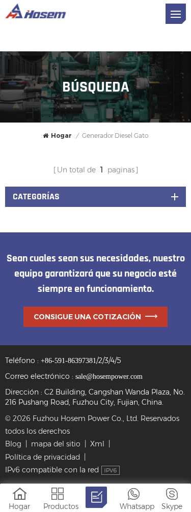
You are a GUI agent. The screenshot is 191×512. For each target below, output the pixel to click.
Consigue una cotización (87, 316)
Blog (13, 443)
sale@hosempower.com (109, 376)
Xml (97, 443)
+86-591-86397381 (68, 361)
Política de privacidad (42, 457)
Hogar (61, 135)
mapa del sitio (55, 443)
